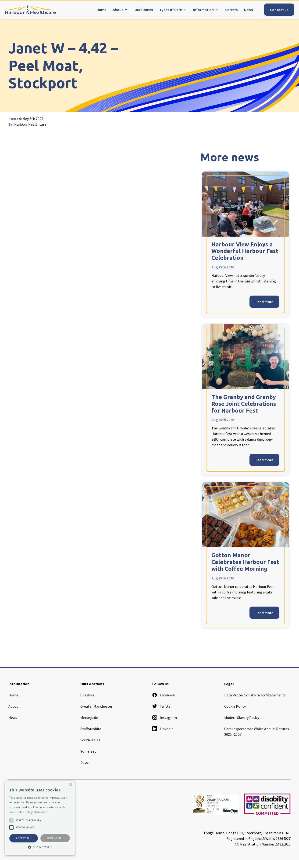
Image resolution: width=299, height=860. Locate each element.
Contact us (279, 9)
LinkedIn (167, 728)
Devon (85, 762)
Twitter (166, 706)
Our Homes (144, 9)
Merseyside (89, 717)
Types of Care (170, 9)
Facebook (167, 695)
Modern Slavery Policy (241, 717)
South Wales (90, 740)
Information (203, 9)
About (118, 9)
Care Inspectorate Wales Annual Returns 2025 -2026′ (256, 731)
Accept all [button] (23, 838)
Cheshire (87, 695)
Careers (231, 9)
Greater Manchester (96, 706)
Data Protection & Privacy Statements (255, 695)
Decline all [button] (55, 838)
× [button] (70, 785)
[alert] (40, 818)
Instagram (168, 717)
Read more (264, 301)
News (248, 9)
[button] (39, 847)
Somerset (88, 751)
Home (101, 9)
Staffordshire (90, 728)
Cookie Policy (235, 706)
